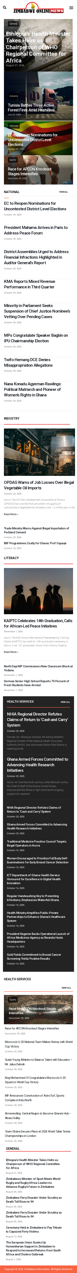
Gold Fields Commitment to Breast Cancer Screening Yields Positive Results (34, 956)
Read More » (11, 514)
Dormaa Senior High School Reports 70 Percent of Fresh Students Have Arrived (36, 683)
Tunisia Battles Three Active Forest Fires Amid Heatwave (31, 107)
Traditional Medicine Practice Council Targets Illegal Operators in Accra (36, 843)
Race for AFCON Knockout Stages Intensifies (30, 171)
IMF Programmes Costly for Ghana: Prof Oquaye (35, 543)
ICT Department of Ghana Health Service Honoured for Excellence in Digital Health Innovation (33, 879)
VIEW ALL (63, 192)
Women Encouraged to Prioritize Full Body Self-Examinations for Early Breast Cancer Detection (37, 860)
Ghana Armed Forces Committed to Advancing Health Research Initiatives (37, 765)
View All (65, 702)
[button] (4, 7)
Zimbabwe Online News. (37, 1269)
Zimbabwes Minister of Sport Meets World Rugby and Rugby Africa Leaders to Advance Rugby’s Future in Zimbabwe (33, 1183)
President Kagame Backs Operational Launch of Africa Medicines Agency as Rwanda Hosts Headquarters (38, 938)
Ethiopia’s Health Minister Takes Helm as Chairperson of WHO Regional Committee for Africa (38, 47)
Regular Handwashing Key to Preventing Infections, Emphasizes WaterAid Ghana (33, 898)
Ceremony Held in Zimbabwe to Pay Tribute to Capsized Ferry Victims (34, 1229)
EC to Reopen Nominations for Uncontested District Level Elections (33, 140)
